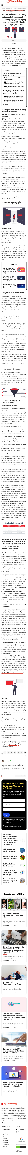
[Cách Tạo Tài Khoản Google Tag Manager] (22, 850)
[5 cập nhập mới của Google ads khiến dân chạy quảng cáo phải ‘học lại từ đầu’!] (14, 1073)
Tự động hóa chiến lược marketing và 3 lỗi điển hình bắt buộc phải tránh (13, 1051)
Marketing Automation (14, 11)
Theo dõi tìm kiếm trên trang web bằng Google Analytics (10, 881)
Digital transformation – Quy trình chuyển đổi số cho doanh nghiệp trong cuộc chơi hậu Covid (14, 950)
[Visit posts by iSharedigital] (2, 761)
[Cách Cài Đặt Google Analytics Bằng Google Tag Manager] (22, 872)
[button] (2, 4)
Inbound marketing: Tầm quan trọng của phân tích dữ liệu (9, 286)
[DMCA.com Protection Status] (21, 1147)
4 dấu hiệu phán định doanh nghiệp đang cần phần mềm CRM (13, 101)
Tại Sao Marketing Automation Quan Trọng (12, 983)
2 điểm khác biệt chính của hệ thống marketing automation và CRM (13, 82)
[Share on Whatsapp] (11, 752)
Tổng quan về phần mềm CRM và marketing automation (12, 78)
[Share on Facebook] (4, 752)
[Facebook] (2, 1123)
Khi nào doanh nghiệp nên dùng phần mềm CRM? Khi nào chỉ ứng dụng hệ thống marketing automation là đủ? (13, 92)
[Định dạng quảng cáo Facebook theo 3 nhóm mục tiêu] (14, 904)
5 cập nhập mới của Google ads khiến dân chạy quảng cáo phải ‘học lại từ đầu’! (13, 1084)
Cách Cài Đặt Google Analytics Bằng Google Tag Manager (10, 872)
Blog (4, 10)
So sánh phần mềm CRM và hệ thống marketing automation (12, 74)
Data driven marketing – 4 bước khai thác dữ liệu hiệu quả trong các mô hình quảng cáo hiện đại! (14, 1016)
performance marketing (8, 554)
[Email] (18, 752)
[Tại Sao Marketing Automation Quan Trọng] (14, 972)
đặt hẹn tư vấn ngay (14, 745)
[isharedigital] (14, 1)
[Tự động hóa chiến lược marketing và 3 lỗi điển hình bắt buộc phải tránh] (14, 1039)
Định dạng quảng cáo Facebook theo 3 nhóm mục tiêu (13, 915)
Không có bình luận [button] (21, 775)
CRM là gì (12, 197)
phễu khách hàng (16, 369)
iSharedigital (14, 43)
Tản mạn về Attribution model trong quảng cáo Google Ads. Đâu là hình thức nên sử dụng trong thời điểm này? (10, 840)
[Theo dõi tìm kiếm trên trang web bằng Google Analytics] (22, 880)
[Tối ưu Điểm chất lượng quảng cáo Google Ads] (22, 857)
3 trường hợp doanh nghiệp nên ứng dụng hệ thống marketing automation (13, 97)
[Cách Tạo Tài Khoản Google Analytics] (22, 865)
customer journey (12, 489)
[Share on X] (8, 752)
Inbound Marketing (20, 10)
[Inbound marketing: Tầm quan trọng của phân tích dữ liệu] (21, 286)
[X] (5, 1123)
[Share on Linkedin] (14, 752)
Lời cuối (6, 104)
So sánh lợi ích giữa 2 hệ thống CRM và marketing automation (14, 87)
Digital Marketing (10, 10)
